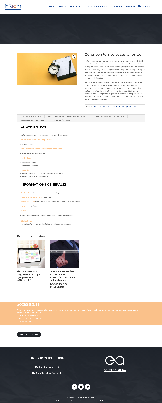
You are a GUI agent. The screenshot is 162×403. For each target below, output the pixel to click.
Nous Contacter (29, 334)
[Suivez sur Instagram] (87, 387)
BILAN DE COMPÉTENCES (96, 7)
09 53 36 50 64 (26, 321)
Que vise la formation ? (31, 116)
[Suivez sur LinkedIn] (81, 387)
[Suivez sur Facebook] (74, 387)
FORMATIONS (118, 7)
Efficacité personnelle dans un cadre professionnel (116, 107)
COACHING (131, 7)
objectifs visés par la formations (109, 116)
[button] (74, 56)
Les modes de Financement (33, 120)
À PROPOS (49, 7)
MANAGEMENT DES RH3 (69, 7)
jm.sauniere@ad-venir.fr (30, 318)
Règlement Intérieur (100, 400)
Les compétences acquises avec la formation (68, 116)
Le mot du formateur (61, 120)
